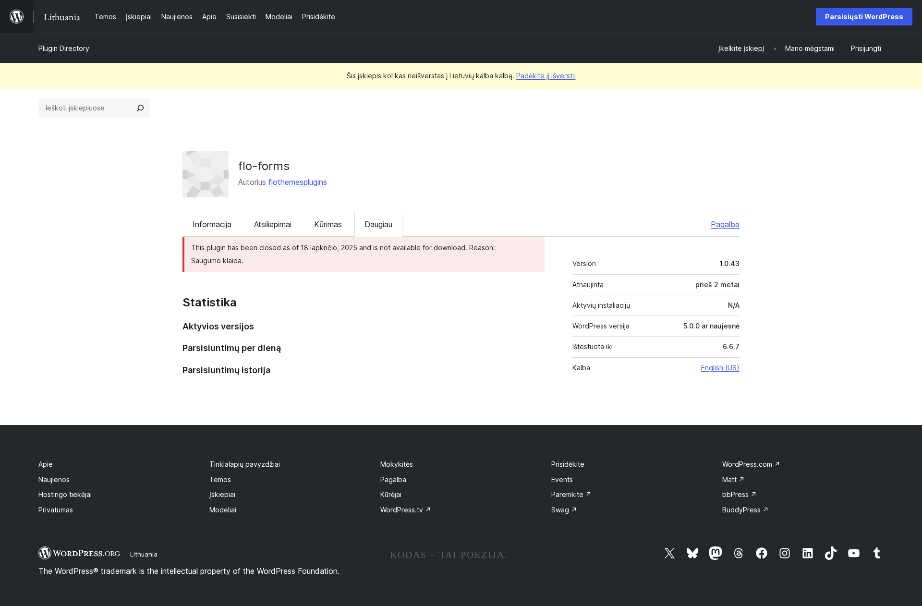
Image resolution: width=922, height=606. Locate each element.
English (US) (720, 368)
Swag (564, 510)
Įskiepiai (222, 494)
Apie (45, 464)
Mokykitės (396, 464)
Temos (220, 479)
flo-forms (264, 166)
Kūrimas (328, 224)
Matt (733, 479)
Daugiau (378, 224)
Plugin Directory (63, 48)
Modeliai (222, 510)
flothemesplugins (297, 182)
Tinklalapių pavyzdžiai (244, 464)
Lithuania (144, 554)
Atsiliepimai (272, 224)
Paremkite (571, 494)
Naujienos (54, 479)
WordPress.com (751, 464)
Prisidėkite (567, 464)
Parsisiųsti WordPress (864, 16)
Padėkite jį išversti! (546, 76)
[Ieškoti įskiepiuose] (140, 108)
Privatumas (55, 510)
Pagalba (725, 224)
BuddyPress (745, 510)
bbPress (739, 494)
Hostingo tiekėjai (65, 494)
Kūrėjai (390, 494)
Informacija (212, 224)
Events (562, 479)
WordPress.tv (405, 510)
